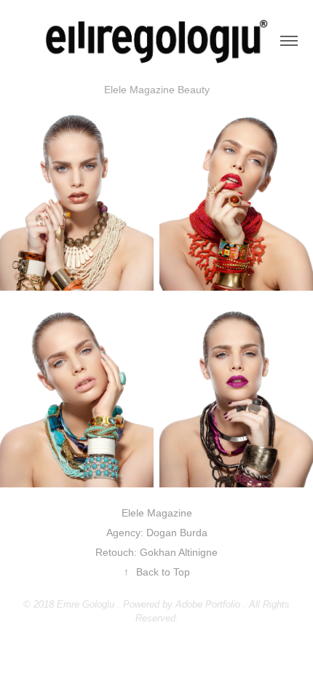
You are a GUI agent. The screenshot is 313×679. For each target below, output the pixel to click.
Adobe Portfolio (207, 604)
